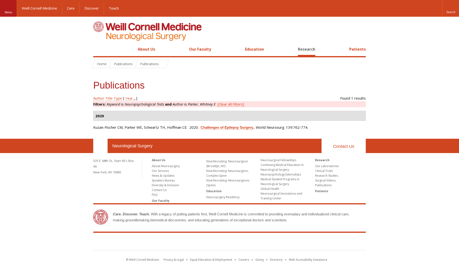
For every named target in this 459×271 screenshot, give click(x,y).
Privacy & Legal (174, 260)
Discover (91, 8)
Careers (243, 260)
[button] (450, 8)
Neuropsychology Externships (281, 174)
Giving (259, 260)
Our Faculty (200, 49)
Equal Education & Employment (211, 260)
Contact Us (343, 146)
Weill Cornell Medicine (39, 8)
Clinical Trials (324, 171)
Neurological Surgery (132, 145)
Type (118, 98)
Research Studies (326, 176)
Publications (323, 185)
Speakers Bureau (163, 180)
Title (109, 98)
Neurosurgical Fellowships (278, 160)
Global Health (270, 189)
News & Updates (163, 176)
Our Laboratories (327, 166)
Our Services (160, 171)
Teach (114, 8)
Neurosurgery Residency (223, 197)
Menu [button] (8, 12)
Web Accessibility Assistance (308, 260)
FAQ (155, 195)
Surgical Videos (325, 180)
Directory (276, 260)
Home (98, 49)
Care (71, 8)
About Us (146, 49)
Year (129, 98)
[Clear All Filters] (231, 104)
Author (98, 98)
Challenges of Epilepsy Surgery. (227, 127)
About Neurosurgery (166, 166)
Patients (357, 49)
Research (306, 49)
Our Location (100, 146)
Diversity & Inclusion (165, 185)
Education (254, 49)
